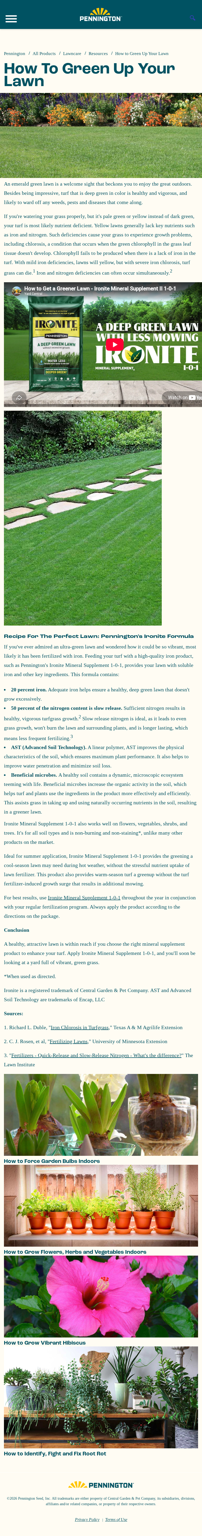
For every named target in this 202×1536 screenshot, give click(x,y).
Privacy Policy (87, 1519)
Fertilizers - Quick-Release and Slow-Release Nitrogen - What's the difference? (96, 1055)
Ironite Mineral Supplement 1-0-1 (84, 897)
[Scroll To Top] (188, 1528)
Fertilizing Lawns (69, 1041)
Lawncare (72, 53)
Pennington (14, 53)
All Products (44, 53)
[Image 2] (101, 14)
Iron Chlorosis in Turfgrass (80, 1027)
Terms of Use (116, 1519)
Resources (98, 53)
